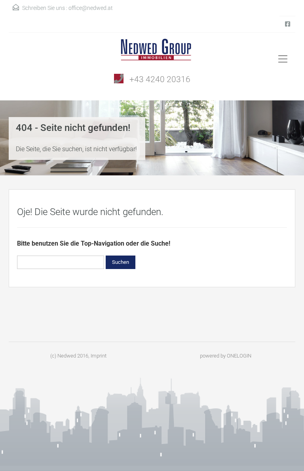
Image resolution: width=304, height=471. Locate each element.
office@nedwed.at (90, 8)
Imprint (98, 356)
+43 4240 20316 (159, 79)
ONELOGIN (239, 356)
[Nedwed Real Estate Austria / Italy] (152, 52)
